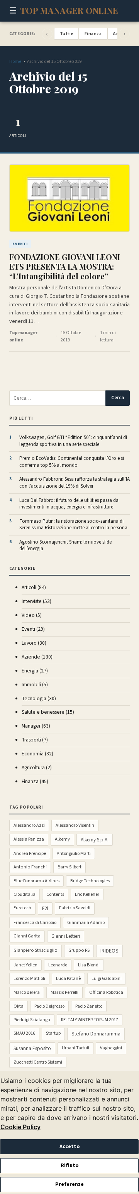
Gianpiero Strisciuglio (36, 950)
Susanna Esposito (32, 1048)
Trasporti (35, 739)
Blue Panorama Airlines (36, 881)
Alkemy (62, 839)
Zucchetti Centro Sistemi (38, 1062)
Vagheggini (111, 1048)
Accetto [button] (69, 1146)
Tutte (66, 33)
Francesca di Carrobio (35, 922)
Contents (55, 894)
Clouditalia (25, 894)
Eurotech (22, 908)
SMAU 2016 (24, 1033)
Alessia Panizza (29, 839)
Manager (36, 726)
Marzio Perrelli (64, 992)
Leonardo (57, 965)
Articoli (34, 587)
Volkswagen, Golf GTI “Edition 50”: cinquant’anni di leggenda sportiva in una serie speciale (73, 441)
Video (32, 615)
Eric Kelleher (87, 894)
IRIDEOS (109, 951)
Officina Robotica (106, 992)
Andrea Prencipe (30, 853)
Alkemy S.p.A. (94, 839)
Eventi (33, 629)
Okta (19, 1006)
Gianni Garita (27, 936)
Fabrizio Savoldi (74, 908)
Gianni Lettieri (65, 936)
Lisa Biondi (89, 965)
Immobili (35, 684)
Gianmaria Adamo (86, 922)
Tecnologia (39, 698)
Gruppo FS (79, 950)
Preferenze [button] (69, 1184)
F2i (45, 908)
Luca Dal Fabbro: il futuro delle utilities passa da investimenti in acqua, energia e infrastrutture (69, 504)
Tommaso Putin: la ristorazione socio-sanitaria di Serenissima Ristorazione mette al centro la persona (73, 525)
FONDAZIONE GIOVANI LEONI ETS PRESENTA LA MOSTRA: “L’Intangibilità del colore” (64, 266)
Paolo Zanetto (88, 1006)
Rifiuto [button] (70, 1165)
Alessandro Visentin (75, 825)
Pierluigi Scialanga (32, 1020)
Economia (37, 753)
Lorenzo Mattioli (29, 978)
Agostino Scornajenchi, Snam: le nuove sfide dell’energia (65, 545)
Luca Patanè (68, 978)
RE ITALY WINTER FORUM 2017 (89, 1020)
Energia (35, 670)
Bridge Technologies (90, 881)
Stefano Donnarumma (95, 1034)
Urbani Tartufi (75, 1048)
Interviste (36, 601)
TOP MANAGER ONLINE (69, 10)
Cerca (117, 397)
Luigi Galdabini (107, 978)
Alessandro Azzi (29, 825)
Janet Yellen (25, 965)
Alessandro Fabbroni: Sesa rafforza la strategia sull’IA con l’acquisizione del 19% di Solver (74, 483)
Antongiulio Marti (74, 853)
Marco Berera (27, 992)
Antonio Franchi (30, 866)
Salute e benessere (48, 712)
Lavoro (34, 643)
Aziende (37, 656)
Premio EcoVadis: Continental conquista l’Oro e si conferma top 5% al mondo (71, 462)
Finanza (93, 33)
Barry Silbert (69, 867)
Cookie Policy (20, 1127)
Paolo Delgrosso (49, 1006)
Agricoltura (37, 767)
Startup (53, 1033)
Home (15, 61)
